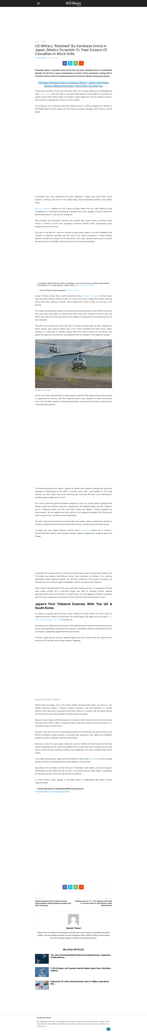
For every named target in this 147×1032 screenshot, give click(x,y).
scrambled (85, 530)
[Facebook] (64, 63)
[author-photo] (73, 925)
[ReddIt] (81, 63)
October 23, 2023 (72, 290)
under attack (45, 94)
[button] (38, 3)
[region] (73, 24)
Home (37, 41)
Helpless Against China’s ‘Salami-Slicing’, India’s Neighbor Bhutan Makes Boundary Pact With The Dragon (53, 903)
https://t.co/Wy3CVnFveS (84, 285)
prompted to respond (90, 296)
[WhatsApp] (75, 63)
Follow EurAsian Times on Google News (53, 792)
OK (108, 1029)
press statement (44, 208)
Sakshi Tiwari (41, 58)
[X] (70, 63)
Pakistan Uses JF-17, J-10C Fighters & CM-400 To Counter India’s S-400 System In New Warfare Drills (93, 903)
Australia (92, 759)
